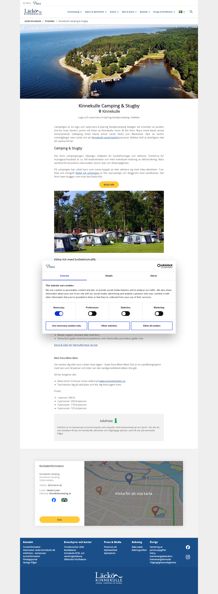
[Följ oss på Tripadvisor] (64, 500)
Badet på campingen (87, 173)
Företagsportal (30, 559)
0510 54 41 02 (55, 485)
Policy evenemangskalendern (161, 555)
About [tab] (153, 276)
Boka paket (137, 546)
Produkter (50, 21)
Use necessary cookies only (66, 326)
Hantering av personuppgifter (158, 548)
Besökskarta (70, 550)
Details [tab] (109, 276)
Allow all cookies (151, 326)
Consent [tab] (64, 276)
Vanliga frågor (30, 562)
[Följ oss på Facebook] (54, 500)
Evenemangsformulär (160, 559)
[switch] (92, 313)
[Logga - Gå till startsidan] (34, 12)
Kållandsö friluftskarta (75, 559)
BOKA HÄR (109, 184)
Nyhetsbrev (109, 553)
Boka (59, 519)
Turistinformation (31, 546)
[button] (109, 62)
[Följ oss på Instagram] (188, 557)
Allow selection (109, 326)
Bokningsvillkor (139, 550)
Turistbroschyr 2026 (74, 546)
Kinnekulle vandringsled (105, 137)
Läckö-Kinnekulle (32, 21)
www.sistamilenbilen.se (112, 381)
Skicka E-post (53, 490)
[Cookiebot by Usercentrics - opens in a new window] (159, 266)
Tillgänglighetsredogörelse (163, 562)
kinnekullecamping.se (60, 493)
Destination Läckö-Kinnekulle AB (39, 550)
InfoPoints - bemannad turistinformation (34, 555)
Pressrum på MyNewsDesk (110, 548)
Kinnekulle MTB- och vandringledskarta (74, 555)
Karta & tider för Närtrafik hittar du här (76, 345)
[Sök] (191, 11)
